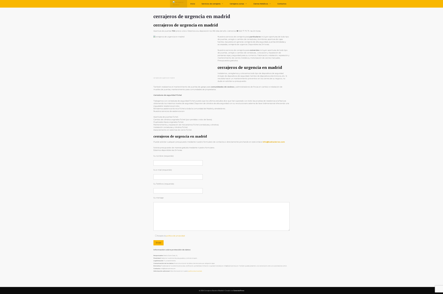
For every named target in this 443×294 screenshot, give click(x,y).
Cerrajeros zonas (237, 4)
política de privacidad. (195, 271)
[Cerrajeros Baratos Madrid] (178, 4)
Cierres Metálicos (260, 4)
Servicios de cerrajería (211, 4)
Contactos (281, 4)
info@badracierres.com (274, 142)
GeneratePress (238, 290)
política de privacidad (175, 236)
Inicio (192, 4)
